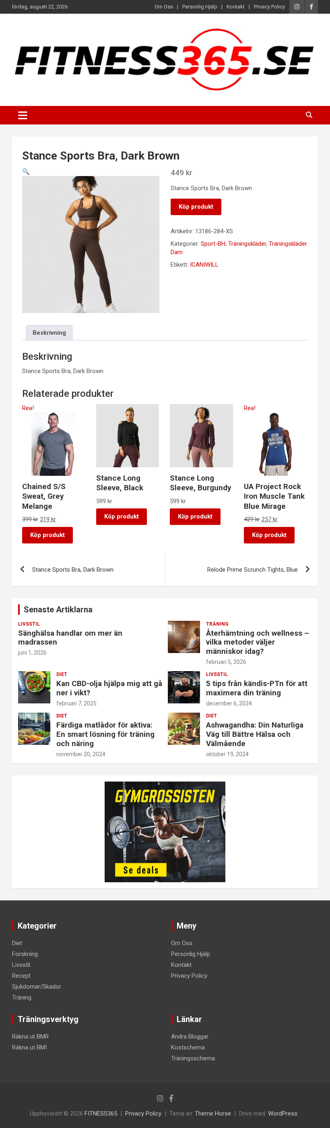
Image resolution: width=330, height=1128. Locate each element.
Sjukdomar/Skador (36, 986)
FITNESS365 (101, 1113)
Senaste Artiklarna (58, 609)
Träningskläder (247, 243)
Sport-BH (213, 243)
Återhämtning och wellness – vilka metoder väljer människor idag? (257, 642)
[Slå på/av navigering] (22, 115)
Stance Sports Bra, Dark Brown (72, 569)
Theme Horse (213, 1113)
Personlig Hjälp (199, 7)
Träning (217, 624)
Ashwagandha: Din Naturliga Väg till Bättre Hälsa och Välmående (254, 734)
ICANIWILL (204, 264)
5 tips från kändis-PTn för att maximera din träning (256, 688)
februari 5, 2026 (226, 662)
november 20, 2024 (80, 754)
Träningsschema (193, 1058)
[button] (26, 171)
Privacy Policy (269, 7)
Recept (21, 975)
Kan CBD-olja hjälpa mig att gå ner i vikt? (109, 688)
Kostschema (188, 1047)
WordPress (282, 1113)
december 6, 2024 (229, 703)
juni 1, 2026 (32, 652)
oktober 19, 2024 (227, 754)
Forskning (25, 954)
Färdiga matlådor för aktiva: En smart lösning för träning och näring (105, 734)
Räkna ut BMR (30, 1036)
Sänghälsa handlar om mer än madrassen (70, 637)
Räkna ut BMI (29, 1047)
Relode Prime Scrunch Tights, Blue (252, 569)
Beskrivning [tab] (49, 332)
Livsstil (29, 624)
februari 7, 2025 (76, 703)
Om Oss (164, 7)
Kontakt (236, 7)
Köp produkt (196, 206)
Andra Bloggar (189, 1036)
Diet (61, 674)
